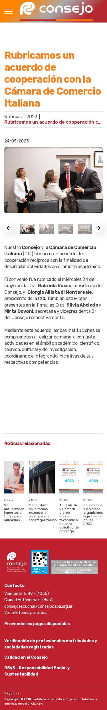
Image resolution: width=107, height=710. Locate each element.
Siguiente (98, 227)
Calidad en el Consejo (26, 657)
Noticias (13, 116)
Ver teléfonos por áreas (25, 612)
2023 (31, 116)
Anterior (8, 227)
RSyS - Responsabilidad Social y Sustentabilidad (37, 671)
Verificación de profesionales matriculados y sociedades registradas (50, 644)
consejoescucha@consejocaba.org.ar (38, 606)
